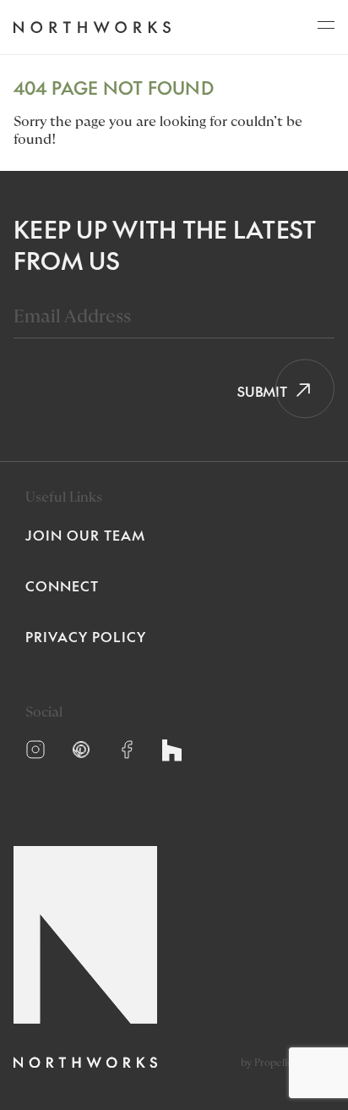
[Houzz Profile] (172, 750)
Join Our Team (85, 534)
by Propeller (269, 1063)
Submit (256, 391)
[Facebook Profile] (127, 749)
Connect (62, 585)
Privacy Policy (85, 636)
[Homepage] (92, 27)
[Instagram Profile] (35, 749)
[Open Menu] (326, 29)
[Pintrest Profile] (81, 749)
